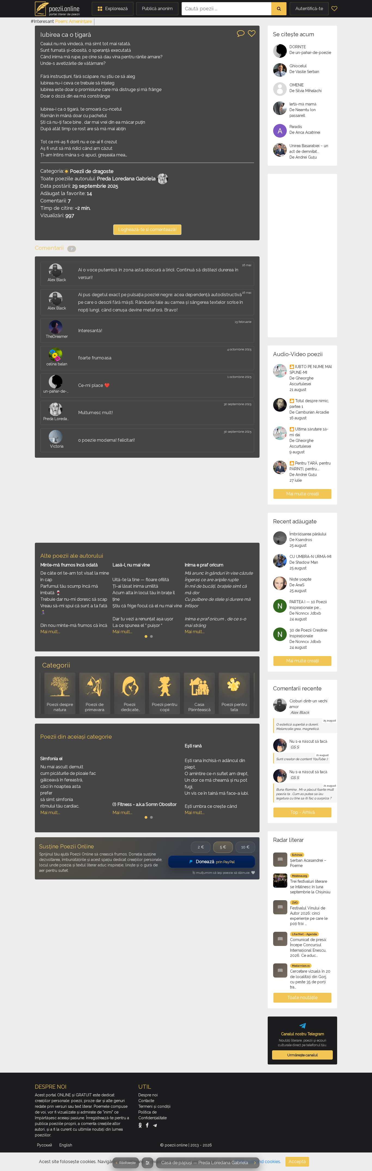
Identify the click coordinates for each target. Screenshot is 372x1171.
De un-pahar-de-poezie (310, 52)
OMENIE (296, 85)
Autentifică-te (309, 8)
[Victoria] (57, 437)
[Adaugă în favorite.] (252, 33)
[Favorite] (334, 8)
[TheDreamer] (57, 327)
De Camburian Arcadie (309, 412)
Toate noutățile (302, 997)
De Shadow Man (303, 562)
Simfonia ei (51, 758)
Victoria (56, 446)
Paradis (295, 127)
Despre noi (148, 1095)
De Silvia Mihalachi (305, 91)
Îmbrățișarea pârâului (307, 534)
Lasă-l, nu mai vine (131, 565)
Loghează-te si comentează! (147, 229)
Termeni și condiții (154, 1106)
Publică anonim (157, 8)
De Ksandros (300, 540)
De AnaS (296, 585)
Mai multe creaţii (302, 493)
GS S (295, 747)
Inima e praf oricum (204, 565)
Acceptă (297, 1161)
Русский (45, 1145)
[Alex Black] (57, 270)
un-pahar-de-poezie (57, 391)
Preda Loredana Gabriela (126, 178)
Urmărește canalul (302, 1055)
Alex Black (57, 280)
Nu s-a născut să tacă (308, 741)
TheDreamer (57, 336)
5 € (223, 847)
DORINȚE (297, 47)
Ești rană (193, 745)
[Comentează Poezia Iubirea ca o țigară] (241, 33)
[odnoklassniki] (141, 1125)
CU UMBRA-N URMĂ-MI (310, 556)
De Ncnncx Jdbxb (305, 613)
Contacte (146, 1101)
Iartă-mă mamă (302, 104)
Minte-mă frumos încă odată (69, 565)
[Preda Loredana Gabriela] (57, 409)
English (66, 1145)
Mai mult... (50, 631)
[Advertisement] (147, 500)
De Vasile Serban (304, 71)
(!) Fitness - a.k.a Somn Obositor (144, 804)
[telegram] (155, 1125)
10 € (245, 847)
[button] (112, 9)
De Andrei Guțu (303, 157)
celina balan (56, 364)
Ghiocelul (298, 66)
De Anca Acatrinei (304, 132)
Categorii (56, 665)
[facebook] (148, 1125)
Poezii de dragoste (92, 171)
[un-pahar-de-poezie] (57, 382)
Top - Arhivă (302, 812)
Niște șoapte (300, 579)
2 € (201, 847)
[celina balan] (57, 354)
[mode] (147, 1162)
